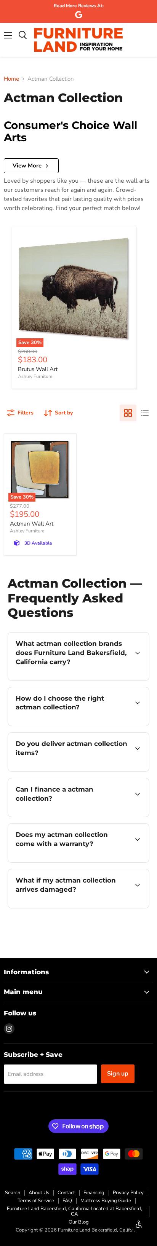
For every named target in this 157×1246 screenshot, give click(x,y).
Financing (93, 1192)
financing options (69, 815)
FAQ (67, 1200)
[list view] (144, 413)
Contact (66, 1192)
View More (27, 165)
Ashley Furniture (35, 376)
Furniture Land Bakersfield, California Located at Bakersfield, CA (74, 1211)
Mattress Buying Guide (105, 1200)
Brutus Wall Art (38, 369)
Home (11, 79)
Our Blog (79, 1222)
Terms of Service (36, 1200)
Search (12, 1192)
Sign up (117, 1073)
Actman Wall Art (31, 523)
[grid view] (128, 413)
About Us (39, 1192)
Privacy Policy (128, 1192)
